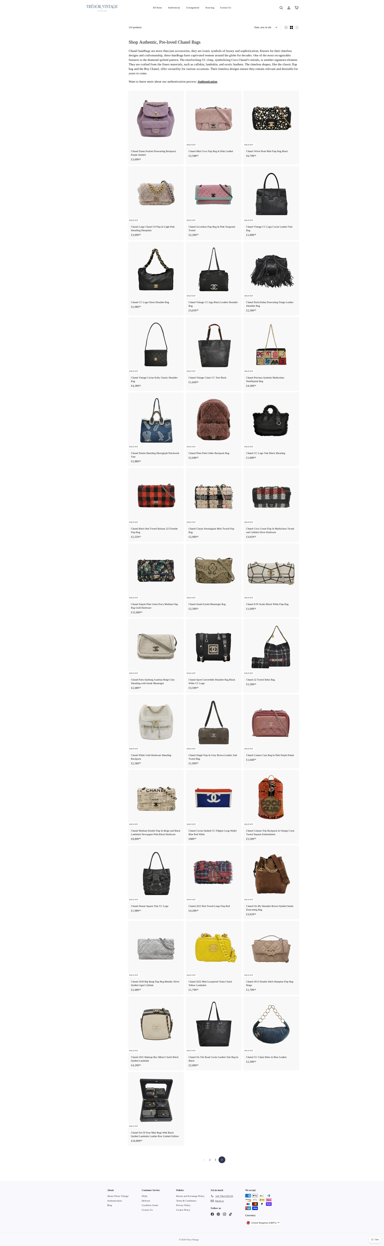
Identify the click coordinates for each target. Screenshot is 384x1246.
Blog (109, 1205)
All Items (157, 7)
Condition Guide (150, 1205)
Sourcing (209, 7)
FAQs (144, 1196)
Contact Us (225, 7)
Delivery (146, 1201)
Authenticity (174, 7)
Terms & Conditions (186, 1201)
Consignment (192, 7)
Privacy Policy (183, 1205)
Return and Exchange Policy (190, 1196)
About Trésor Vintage (118, 1196)
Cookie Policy (183, 1210)
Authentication (207, 81)
